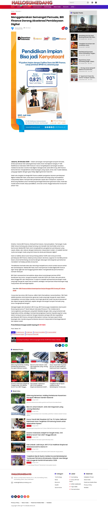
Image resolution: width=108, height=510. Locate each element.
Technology (58, 477)
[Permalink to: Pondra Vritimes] (13, 28)
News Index (87, 480)
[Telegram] (63, 345)
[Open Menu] (96, 3)
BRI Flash (30, 332)
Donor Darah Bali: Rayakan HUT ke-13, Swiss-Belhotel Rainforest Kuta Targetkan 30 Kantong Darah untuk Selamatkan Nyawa (58, 366)
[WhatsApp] (66, 345)
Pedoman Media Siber (90, 482)
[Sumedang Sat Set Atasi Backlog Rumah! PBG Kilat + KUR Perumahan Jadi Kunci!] (74, 37)
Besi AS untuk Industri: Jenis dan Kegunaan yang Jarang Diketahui (39, 366)
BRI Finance (21, 332)
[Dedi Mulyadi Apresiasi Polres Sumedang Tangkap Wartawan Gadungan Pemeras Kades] (74, 53)
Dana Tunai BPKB (40, 332)
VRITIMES (42, 325)
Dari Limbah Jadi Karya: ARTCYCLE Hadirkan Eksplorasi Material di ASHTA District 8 (39, 385)
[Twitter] (59, 345)
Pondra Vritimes (18, 27)
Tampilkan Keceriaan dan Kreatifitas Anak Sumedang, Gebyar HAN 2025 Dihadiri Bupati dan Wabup (87, 44)
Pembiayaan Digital (18, 334)
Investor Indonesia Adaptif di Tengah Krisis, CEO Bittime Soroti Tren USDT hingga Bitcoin (20, 385)
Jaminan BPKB (52, 332)
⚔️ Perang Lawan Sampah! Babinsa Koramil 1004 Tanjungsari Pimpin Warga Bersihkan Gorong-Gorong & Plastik (87, 68)
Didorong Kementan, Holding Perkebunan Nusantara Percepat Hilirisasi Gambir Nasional (20, 366)
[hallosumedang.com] (32, 2)
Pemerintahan (75, 489)
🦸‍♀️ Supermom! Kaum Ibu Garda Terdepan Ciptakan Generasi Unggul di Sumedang (87, 76)
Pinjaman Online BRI (32, 334)
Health (57, 485)
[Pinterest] (18, 496)
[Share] (66, 28)
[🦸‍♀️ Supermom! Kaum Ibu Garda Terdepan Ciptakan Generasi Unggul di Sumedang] (74, 77)
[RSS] (28, 496)
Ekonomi (13, 13)
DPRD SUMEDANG (76, 484)
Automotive (58, 487)
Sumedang (74, 477)
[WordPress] (21, 496)
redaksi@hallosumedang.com (22, 482)
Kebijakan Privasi (89, 477)
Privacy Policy (88, 485)
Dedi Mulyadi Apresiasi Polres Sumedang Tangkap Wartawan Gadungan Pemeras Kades (87, 52)
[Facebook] (56, 345)
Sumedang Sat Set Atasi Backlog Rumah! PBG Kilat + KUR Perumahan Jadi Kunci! (87, 36)
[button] (88, 2)
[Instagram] (25, 496)
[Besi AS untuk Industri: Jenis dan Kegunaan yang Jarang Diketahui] (39, 357)
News (56, 480)
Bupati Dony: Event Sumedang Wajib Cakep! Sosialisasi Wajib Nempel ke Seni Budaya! (86, 60)
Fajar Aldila (74, 487)
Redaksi (86, 487)
